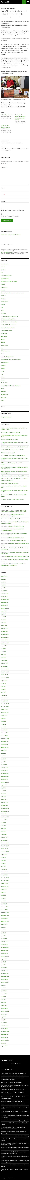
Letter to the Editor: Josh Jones (16, 537)
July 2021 (3, 753)
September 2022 (5, 712)
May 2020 (3, 793)
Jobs (2, 348)
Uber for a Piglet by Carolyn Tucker (14, 518)
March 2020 (4, 799)
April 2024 (3, 657)
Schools (3, 380)
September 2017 (5, 886)
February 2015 (4, 970)
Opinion (3, 368)
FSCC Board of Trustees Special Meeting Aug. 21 (13, 455)
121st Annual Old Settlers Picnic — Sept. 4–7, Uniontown (15, 476)
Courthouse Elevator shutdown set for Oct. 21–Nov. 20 (14, 447)
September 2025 (5, 608)
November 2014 (5, 976)
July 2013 (3, 996)
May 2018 (3, 863)
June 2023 (3, 686)
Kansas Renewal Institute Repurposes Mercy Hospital (12, 515)
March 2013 (4, 1005)
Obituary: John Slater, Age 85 (8, 452)
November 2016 (5, 915)
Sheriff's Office (4, 382)
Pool (2, 374)
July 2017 (3, 892)
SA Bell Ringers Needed (6, 114)
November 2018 (5, 846)
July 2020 (3, 788)
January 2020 (4, 805)
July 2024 (3, 648)
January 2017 (4, 909)
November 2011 (5, 1034)
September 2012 (5, 1011)
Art (1, 272)
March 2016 (4, 938)
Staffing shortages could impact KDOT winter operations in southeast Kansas (15, 148)
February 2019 (4, 837)
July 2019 (3, 822)
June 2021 (3, 756)
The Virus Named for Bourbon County (19, 1136)
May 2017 (3, 898)
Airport (3, 266)
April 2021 (3, 761)
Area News (3, 269)
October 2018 (4, 848)
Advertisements (5, 264)
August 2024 (4, 645)
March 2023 (4, 695)
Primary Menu (28, 2)
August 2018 (4, 854)
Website (3, 201)
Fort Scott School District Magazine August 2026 (17, 556)
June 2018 (3, 860)
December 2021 (5, 738)
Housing (3, 342)
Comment (4, 167)
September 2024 (5, 643)
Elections (3, 298)
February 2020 (4, 802)
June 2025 (3, 617)
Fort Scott (13, 8)
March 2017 (4, 904)
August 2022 (4, 715)
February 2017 (4, 906)
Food (2, 310)
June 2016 (3, 930)
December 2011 (5, 1031)
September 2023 (5, 677)
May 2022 (3, 724)
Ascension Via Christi (6, 275)
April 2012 (3, 1020)
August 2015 (4, 959)
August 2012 (4, 1014)
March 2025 (4, 625)
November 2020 (5, 776)
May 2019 (3, 828)
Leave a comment (24, 17)
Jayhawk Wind (4, 345)
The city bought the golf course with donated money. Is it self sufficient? (15, 1148)
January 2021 (4, 770)
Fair (2, 307)
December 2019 (5, 808)
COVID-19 (3, 295)
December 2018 (5, 843)
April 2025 (3, 622)
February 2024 (4, 663)
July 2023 (3, 683)
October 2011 (4, 1037)
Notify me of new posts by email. (9, 216)
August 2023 (4, 680)
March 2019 (4, 834)
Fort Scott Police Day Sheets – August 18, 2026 (12, 499)
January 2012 (4, 1028)
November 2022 (5, 706)
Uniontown (3, 397)
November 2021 (5, 741)
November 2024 (5, 637)
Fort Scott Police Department (8, 324)
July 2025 (3, 614)
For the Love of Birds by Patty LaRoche (10, 432)
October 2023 (4, 674)
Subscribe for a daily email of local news (11, 234)
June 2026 (3, 582)
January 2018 (4, 875)
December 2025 (5, 599)
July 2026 (3, 579)
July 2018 (3, 857)
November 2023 (5, 672)
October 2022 (4, 709)
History (3, 339)
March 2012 (4, 1022)
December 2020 (5, 773)
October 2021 (4, 744)
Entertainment (4, 301)
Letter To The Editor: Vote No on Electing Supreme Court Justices (13, 510)
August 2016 (4, 924)
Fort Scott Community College (8, 319)
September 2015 (5, 956)
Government (4, 333)
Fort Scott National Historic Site (9, 322)
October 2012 (4, 1008)
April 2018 (3, 866)
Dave (2, 518)
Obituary (3, 365)
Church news (4, 287)
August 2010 (4, 1046)
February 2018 (4, 872)
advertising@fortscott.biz (7, 252)
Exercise (3, 304)
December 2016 (5, 912)
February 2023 (4, 698)
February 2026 (4, 593)
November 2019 (5, 811)
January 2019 (4, 840)
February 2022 (4, 732)
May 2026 (3, 585)
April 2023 (3, 692)
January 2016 (4, 944)
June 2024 (3, 651)
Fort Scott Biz (5, 2)
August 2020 (4, 785)
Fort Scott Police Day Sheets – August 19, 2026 (12, 449)
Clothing (3, 290)
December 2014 (5, 973)
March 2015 (4, 967)
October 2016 (4, 918)
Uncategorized (4, 394)
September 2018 (5, 851)
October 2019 (4, 814)
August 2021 (4, 750)
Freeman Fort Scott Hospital (8, 327)
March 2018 (4, 869)
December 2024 (5, 634)
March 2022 (4, 730)
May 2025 (3, 619)
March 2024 (4, 660)
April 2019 (3, 831)
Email (3, 194)
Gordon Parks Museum (6, 330)
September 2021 (5, 747)
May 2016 (3, 933)
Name (3, 188)
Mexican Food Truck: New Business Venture (12, 142)
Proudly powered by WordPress (7, 1178)
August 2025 (4, 611)
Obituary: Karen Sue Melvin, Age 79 (9, 483)
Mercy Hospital (4, 362)
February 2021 (4, 767)
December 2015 (5, 947)
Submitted (3, 391)
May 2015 (3, 962)
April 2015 (3, 964)
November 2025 (5, 602)
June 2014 (3, 988)
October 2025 (4, 605)
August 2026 (4, 576)
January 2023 (4, 701)
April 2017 (3, 901)
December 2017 (5, 877)
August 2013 (4, 993)
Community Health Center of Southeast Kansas (12, 293)
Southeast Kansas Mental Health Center (10, 385)
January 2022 (4, 735)
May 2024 (3, 654)
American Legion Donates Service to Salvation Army (5, 127)
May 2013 (3, 1002)
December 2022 (5, 703)
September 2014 (5, 982)
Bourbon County (5, 8)
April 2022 (3, 727)
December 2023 (5, 669)
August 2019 (4, 819)
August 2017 (4, 889)
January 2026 (4, 596)
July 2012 (3, 1017)
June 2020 (3, 790)
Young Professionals (6, 417)
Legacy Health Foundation (7, 356)
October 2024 (4, 640)
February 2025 (4, 628)
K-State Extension (5, 351)
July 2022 (3, 718)
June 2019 (3, 825)
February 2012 (4, 1025)
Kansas (2, 353)
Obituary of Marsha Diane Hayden (9, 439)
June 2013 (3, 999)
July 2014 (3, 985)
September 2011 (5, 1040)
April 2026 (3, 588)
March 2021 (4, 764)
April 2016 (3, 935)
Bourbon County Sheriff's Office (9, 281)
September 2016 (5, 921)
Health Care (4, 336)
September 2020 (5, 782)
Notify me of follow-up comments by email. (12, 210)
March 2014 (4, 991)
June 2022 (3, 721)
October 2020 (4, 779)
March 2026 (4, 590)
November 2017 (5, 880)
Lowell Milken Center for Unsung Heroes (11, 359)
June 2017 (3, 895)
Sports (2, 388)
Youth (2, 400)
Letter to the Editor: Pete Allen (16, 526)
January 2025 (4, 631)
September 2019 (5, 817)
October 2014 (4, 979)
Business (3, 284)
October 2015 (4, 953)
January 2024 (4, 666)
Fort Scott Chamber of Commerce (9, 316)
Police (2, 371)
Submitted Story (15, 17)
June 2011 (3, 1043)
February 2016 (4, 941)
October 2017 (4, 883)
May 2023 (3, 689)
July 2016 (3, 927)
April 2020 (3, 796)
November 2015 (5, 950)
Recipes (3, 377)
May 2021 (3, 759)
